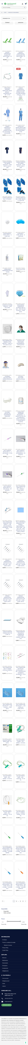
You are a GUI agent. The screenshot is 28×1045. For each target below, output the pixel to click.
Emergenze (4, 965)
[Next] (25, 901)
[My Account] (22, 4)
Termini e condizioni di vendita (8, 942)
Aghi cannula (5, 449)
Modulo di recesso (8, 945)
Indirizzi (4, 986)
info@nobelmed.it (8, 1001)
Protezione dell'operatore (7, 339)
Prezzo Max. (24, 924)
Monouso (4, 957)
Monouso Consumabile (6, 51)
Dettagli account (5, 980)
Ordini (3, 983)
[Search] (25, 7)
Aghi (3, 703)
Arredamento (5, 968)
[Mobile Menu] (2, 4)
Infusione (4, 86)
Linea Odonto (5, 125)
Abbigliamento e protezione (21, 86)
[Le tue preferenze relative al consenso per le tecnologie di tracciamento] (25, 1042)
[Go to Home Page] (1, 12)
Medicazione (5, 960)
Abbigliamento (5, 970)
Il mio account (5, 978)
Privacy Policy (5, 947)
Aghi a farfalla (5, 774)
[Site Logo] (10, 4)
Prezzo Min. (3, 924)
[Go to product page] (7, 40)
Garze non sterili (19, 630)
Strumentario (5, 963)
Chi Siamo (4, 939)
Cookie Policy (5, 950)
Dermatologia (5, 630)
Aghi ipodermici (5, 846)
